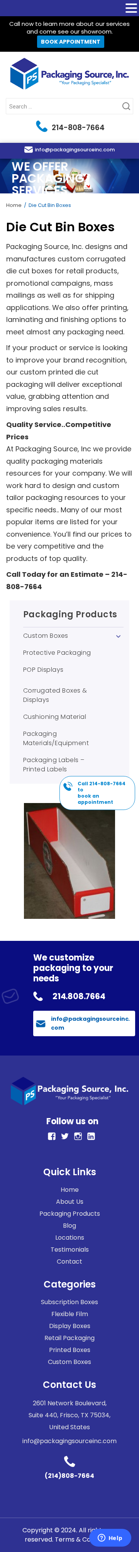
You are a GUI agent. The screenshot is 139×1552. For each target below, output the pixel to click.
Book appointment (70, 42)
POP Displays (43, 669)
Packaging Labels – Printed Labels (54, 765)
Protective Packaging (57, 652)
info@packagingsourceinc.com (75, 149)
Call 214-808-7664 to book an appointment (101, 792)
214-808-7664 (77, 127)
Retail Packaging (69, 1337)
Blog (69, 1225)
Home (14, 205)
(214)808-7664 (69, 1475)
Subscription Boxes (69, 1302)
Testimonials (70, 1249)
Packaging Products (70, 615)
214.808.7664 (79, 996)
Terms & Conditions (84, 1539)
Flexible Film (69, 1314)
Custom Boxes (45, 635)
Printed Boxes (69, 1349)
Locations (69, 1237)
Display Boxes (69, 1326)
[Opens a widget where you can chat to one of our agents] (110, 1538)
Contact (69, 1261)
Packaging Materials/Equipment (56, 738)
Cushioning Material (54, 716)
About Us (69, 1201)
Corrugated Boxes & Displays (55, 695)
